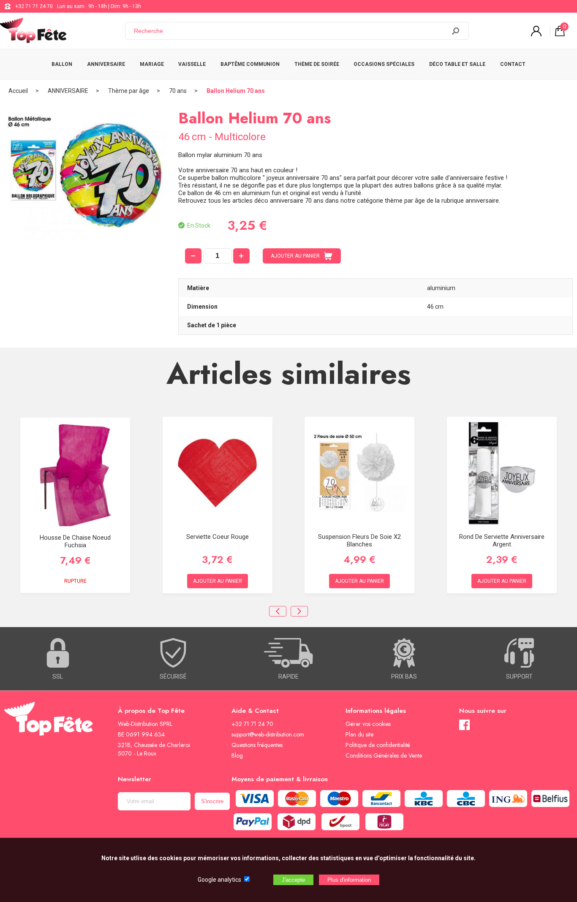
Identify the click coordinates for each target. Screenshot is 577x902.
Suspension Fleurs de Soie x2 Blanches (359, 540)
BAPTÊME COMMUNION (250, 64)
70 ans (178, 90)
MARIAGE (152, 64)
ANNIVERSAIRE (106, 64)
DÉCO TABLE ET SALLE (457, 64)
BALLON (62, 64)
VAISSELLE (192, 64)
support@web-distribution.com (267, 734)
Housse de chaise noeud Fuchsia (75, 541)
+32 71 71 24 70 (34, 6)
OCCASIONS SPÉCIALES (384, 64)
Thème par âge (128, 90)
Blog (237, 755)
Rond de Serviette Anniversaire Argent (501, 540)
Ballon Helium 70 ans (236, 90)
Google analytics (219, 879)
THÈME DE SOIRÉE (316, 64)
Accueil (18, 90)
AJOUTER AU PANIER (295, 256)
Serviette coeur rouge (217, 537)
